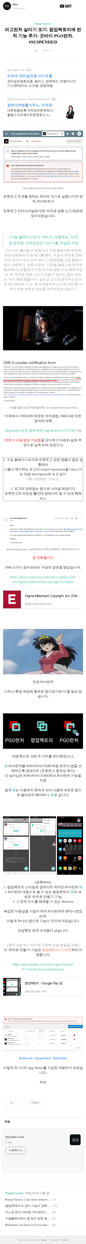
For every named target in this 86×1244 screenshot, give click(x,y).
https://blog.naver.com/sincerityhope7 (28, 99)
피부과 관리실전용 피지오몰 (29, 76)
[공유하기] (16, 1103)
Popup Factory (43, 23)
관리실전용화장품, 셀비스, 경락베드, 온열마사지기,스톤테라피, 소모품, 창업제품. (41, 83)
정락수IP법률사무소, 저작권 (29, 105)
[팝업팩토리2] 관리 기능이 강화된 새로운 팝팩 (28, 1205)
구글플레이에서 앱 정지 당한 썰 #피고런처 (28, 1218)
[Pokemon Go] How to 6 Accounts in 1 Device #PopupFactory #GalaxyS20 (28, 1224)
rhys (15, 4)
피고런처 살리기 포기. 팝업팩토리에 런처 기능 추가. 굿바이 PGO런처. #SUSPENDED (43, 35)
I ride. (8, 1142)
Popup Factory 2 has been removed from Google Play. (28, 1199)
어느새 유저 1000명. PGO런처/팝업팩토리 (28, 1212)
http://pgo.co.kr (16, 69)
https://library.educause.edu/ (30, 577)
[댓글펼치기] (11, 1121)
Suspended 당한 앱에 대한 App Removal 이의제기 (41, 430)
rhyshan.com (14, 1137)
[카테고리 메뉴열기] (79, 6)
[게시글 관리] (21, 1103)
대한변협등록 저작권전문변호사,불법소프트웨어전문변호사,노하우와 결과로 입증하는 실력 (30, 113)
